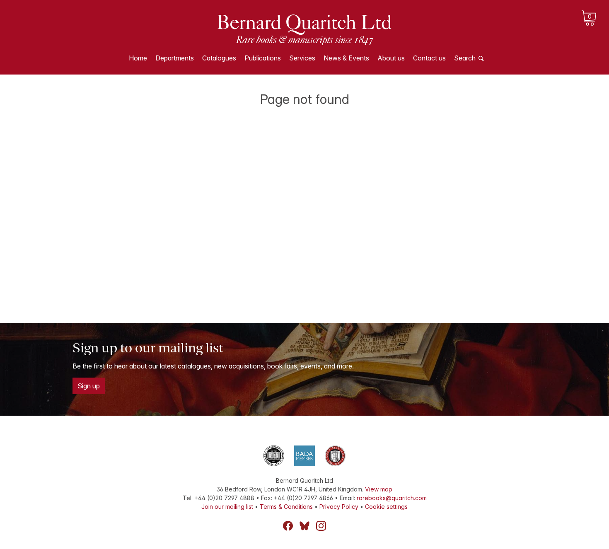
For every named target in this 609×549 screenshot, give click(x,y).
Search (465, 58)
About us (391, 58)
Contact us (429, 58)
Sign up (88, 386)
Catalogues (219, 58)
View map (378, 489)
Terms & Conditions (286, 506)
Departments (174, 58)
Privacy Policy (338, 506)
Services (302, 58)
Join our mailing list (227, 506)
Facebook (288, 526)
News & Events (346, 58)
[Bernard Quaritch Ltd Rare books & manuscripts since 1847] (304, 29)
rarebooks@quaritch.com (392, 497)
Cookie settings (386, 506)
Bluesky (304, 526)
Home (138, 58)
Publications (262, 58)
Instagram (321, 526)
